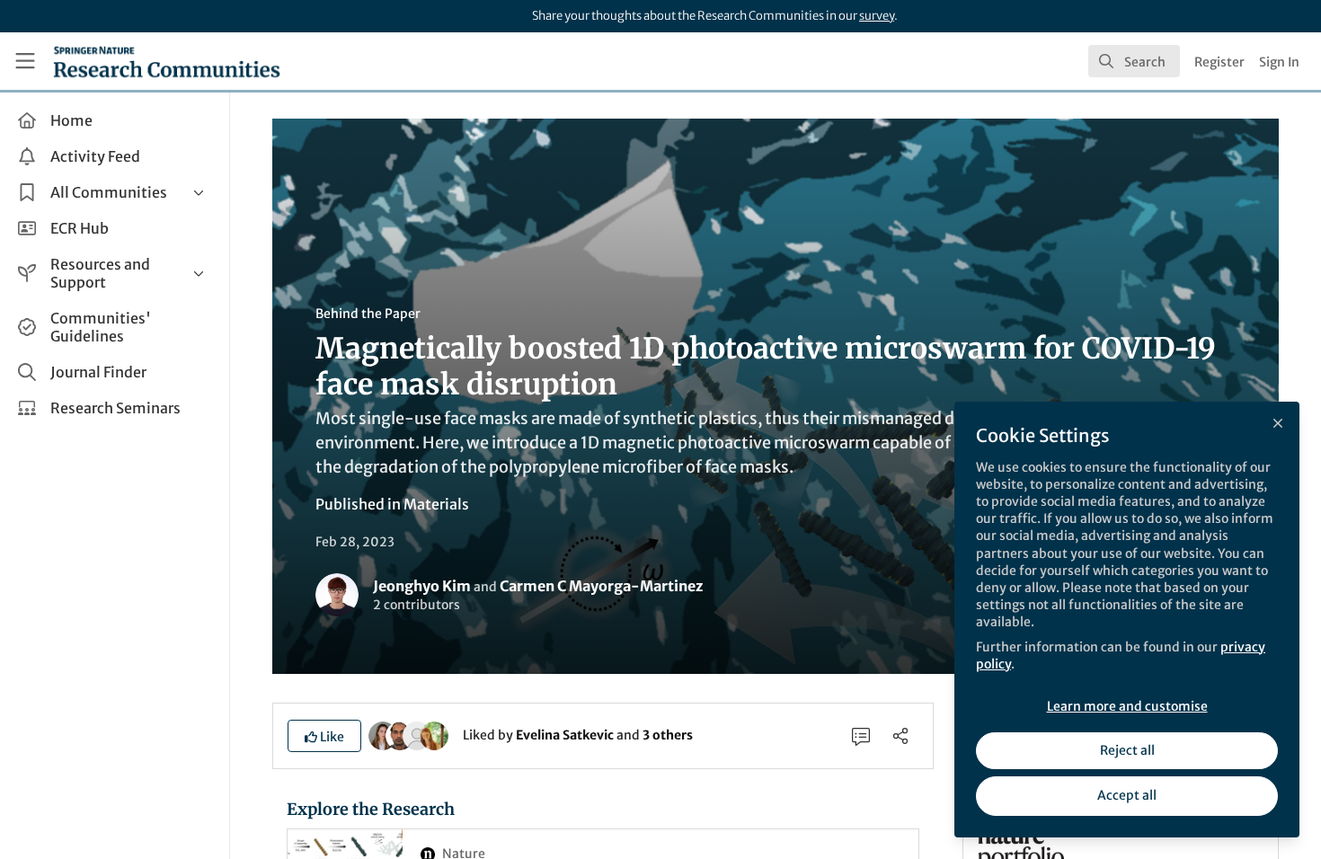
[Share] (900, 736)
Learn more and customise (1127, 706)
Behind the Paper (368, 314)
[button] (324, 736)
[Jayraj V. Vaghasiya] (400, 734)
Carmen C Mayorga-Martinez (601, 586)
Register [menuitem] (1219, 62)
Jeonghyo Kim (422, 586)
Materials (436, 504)
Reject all (1127, 750)
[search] (1134, 61)
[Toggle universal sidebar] (25, 61)
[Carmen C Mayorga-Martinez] (417, 734)
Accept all (1127, 795)
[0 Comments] (861, 736)
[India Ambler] (434, 734)
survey (876, 15)
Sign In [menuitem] (1279, 62)
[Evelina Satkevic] (382, 734)
